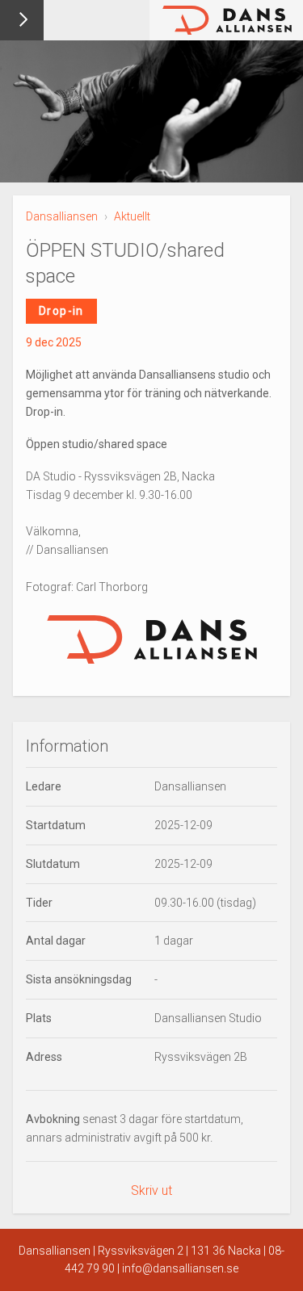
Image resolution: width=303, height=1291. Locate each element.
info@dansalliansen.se (180, 1268)
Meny (22, 20)
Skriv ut (151, 1190)
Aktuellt (132, 216)
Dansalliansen (62, 216)
